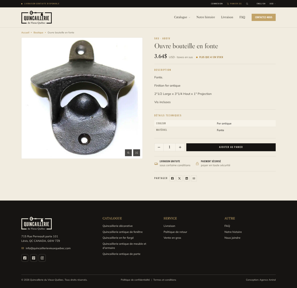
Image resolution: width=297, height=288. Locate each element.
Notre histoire (233, 232)
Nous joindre (232, 237)
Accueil (25, 32)
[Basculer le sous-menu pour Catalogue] (189, 17)
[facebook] (24, 258)
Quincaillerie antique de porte (121, 254)
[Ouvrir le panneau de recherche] (247, 4)
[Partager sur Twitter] (179, 178)
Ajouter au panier (231, 147)
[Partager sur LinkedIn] (187, 178)
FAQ (227, 226)
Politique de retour (175, 232)
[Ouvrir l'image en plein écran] (136, 152)
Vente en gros (172, 237)
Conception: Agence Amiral (261, 279)
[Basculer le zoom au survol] (128, 152)
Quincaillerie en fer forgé (118, 237)
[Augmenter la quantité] (180, 147)
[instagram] (42, 258)
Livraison (169, 226)
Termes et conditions (164, 279)
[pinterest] (33, 258)
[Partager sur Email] (194, 178)
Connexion (217, 4)
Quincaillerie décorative (118, 226)
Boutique (38, 32)
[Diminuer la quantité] (159, 147)
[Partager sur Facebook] (172, 178)
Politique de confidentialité (135, 279)
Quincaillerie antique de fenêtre (123, 232)
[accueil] (36, 17)
